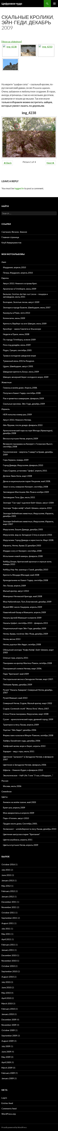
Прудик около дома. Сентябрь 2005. (20, 823)
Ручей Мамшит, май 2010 (15, 698)
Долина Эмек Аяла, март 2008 (17, 476)
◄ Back (7, 162)
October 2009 (8, 1030)
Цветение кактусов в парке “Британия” (21, 834)
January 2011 (7, 950)
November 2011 (8, 907)
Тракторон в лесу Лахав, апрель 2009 (21, 724)
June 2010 (6, 987)
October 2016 (8, 864)
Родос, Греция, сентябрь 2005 (17, 350)
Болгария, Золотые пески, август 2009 (21, 302)
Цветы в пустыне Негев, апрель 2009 (20, 845)
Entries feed (7, 1103)
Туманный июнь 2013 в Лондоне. (19, 361)
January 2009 (7, 1078)
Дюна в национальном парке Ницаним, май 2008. (27, 481)
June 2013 (6, 875)
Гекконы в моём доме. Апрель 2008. (20, 387)
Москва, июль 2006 (12, 786)
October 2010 (8, 966)
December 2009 (8, 1019)
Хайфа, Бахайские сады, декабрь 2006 (21, 740)
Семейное (6, 791)
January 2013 (7, 880)
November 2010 (8, 960)
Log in (4, 1098)
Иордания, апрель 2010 (14, 267)
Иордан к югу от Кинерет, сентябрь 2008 (22, 551)
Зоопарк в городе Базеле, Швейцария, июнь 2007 (26, 307)
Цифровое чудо (11, 3)
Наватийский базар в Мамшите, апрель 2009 (24, 612)
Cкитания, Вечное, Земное (14, 232)
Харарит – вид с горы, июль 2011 (18, 751)
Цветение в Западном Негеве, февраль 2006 (24, 764)
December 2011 (8, 902)
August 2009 (7, 1041)
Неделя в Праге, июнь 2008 (16, 334)
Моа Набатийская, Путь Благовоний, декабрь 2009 (27, 601)
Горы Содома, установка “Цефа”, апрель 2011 (25, 470)
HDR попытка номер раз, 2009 (17, 414)
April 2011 (6, 939)
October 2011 (8, 912)
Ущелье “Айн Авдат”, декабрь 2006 (19, 730)
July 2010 (5, 982)
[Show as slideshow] (11, 41)
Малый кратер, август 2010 (16, 591)
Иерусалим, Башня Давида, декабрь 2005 (23, 529)
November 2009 (8, 1025)
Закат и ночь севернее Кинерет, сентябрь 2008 (25, 486)
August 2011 (7, 923)
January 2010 (7, 1014)
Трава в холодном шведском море (19, 355)
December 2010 (8, 955)
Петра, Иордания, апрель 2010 (18, 272)
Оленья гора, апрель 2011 (15, 657)
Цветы (4, 797)
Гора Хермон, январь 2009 (16, 460)
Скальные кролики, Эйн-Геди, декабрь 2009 (24, 403)
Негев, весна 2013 (11, 639)
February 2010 (8, 1009)
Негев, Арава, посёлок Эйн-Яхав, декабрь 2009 (25, 633)
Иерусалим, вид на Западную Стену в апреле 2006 (27, 534)
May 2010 (6, 993)
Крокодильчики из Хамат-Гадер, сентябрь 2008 (25, 580)
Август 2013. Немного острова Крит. (20, 283)
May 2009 (6, 1057)
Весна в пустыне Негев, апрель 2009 (20, 438)
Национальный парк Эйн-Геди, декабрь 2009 (24, 628)
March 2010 (6, 1003)
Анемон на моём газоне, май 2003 (19, 802)
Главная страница (10, 237)
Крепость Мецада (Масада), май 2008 (21, 575)
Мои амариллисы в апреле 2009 (18, 813)
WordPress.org (8, 1114)
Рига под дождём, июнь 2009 (17, 345)
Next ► (51, 162)
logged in (19, 188)
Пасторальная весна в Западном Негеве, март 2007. (28, 679)
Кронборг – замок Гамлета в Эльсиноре (22, 329)
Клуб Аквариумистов (11, 242)
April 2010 (6, 998)
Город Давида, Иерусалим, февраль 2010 (23, 465)
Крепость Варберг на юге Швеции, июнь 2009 (25, 323)
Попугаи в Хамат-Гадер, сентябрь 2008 (22, 393)
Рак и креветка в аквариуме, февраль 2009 (23, 398)
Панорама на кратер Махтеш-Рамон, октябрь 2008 (27, 663)
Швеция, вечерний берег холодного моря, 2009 (25, 377)
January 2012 (7, 896)
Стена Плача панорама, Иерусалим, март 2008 (25, 714)
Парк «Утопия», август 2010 (16, 818)
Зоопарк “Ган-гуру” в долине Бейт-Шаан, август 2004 (28, 502)
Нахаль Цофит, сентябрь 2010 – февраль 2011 (25, 623)
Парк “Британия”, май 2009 (16, 674)
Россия (4, 781)
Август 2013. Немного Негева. (17, 419)
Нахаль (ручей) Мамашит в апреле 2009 (22, 617)
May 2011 (6, 934)
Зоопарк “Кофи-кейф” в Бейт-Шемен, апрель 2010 (27, 508)
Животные (6, 382)
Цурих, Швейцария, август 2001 (18, 366)
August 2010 (7, 976)
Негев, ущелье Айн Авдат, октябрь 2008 (22, 644)
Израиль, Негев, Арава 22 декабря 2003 (22, 545)
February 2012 (8, 891)
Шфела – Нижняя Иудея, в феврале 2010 (23, 770)
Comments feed (9, 1108)
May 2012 (6, 886)
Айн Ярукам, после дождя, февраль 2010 (22, 425)
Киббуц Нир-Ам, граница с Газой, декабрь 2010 (25, 569)
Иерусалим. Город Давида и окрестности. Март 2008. (28, 540)
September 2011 (9, 918)
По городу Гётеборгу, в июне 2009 (19, 339)
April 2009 (6, 1062)
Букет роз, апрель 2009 (14, 807)
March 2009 (6, 1067)
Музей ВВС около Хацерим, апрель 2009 (22, 607)
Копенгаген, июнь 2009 (14, 318)
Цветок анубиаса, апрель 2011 (17, 839)
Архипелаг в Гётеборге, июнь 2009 (19, 288)
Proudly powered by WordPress (14, 1127)
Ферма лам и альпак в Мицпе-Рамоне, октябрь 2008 (28, 735)
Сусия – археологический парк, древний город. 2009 (28, 719)
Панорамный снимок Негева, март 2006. (22, 668)
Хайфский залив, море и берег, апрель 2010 (24, 746)
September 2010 (9, 971)
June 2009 (6, 1051)
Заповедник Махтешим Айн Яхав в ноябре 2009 (26, 492)
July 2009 (5, 1046)
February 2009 (8, 1073)
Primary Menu (54, 3)
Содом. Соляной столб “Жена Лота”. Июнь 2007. (26, 708)
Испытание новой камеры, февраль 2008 (23, 556)
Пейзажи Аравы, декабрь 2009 (17, 684)
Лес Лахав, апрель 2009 (14, 585)
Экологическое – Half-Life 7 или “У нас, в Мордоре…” (28, 775)
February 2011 (8, 944)
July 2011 (5, 928)
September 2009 (9, 1035)
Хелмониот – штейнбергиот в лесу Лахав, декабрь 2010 (29, 829)
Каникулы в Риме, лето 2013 (16, 313)
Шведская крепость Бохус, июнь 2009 (21, 371)
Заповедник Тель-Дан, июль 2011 (19, 497)
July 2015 (5, 869)
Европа (5, 278)
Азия (3, 262)
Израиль (5, 409)
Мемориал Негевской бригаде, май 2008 (22, 596)
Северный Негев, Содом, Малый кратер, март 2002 (27, 703)
